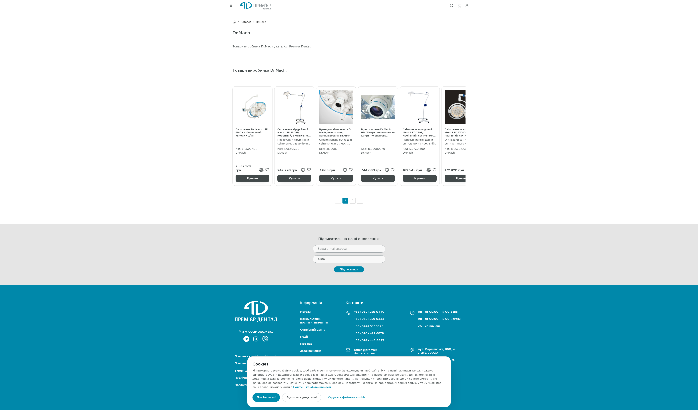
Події (304, 336)
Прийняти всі (266, 397)
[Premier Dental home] (255, 5)
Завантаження (311, 350)
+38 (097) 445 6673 (369, 340)
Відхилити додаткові (302, 397)
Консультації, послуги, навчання (314, 320)
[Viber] (265, 339)
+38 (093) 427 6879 (369, 333)
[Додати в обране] (267, 170)
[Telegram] (246, 339)
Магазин (306, 311)
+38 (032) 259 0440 (369, 311)
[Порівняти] (261, 169)
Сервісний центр (313, 329)
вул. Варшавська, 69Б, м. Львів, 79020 (437, 350)
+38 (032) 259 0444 (369, 318)
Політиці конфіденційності (312, 387)
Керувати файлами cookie (346, 397)
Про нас (306, 343)
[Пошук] (452, 6)
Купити (252, 178)
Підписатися (349, 269)
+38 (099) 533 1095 (368, 326)
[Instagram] (256, 339)
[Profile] (467, 6)
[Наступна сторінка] (360, 201)
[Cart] (459, 6)
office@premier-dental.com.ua (366, 351)
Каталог (246, 22)
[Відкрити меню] (231, 5)
